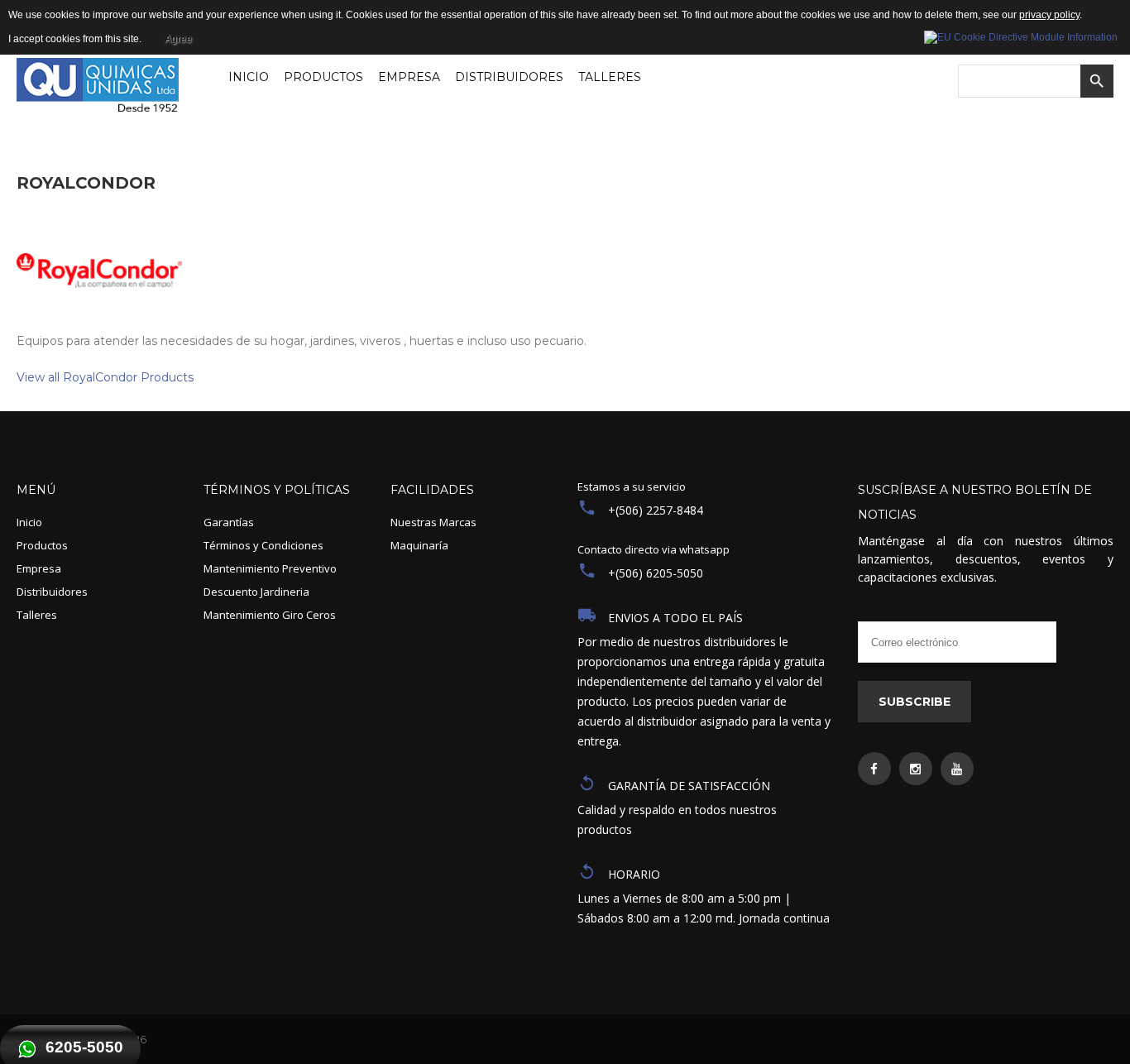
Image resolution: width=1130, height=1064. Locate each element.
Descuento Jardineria (256, 591)
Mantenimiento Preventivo (270, 568)
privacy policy (1049, 15)
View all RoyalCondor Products (105, 377)
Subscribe (914, 701)
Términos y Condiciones (263, 545)
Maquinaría (419, 545)
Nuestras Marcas (433, 522)
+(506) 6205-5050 (655, 573)
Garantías (228, 522)
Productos (42, 545)
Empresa (39, 568)
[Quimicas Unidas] (98, 88)
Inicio (29, 522)
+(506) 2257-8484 (655, 510)
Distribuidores (52, 591)
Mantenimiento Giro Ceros (269, 614)
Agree (178, 39)
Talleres (37, 614)
